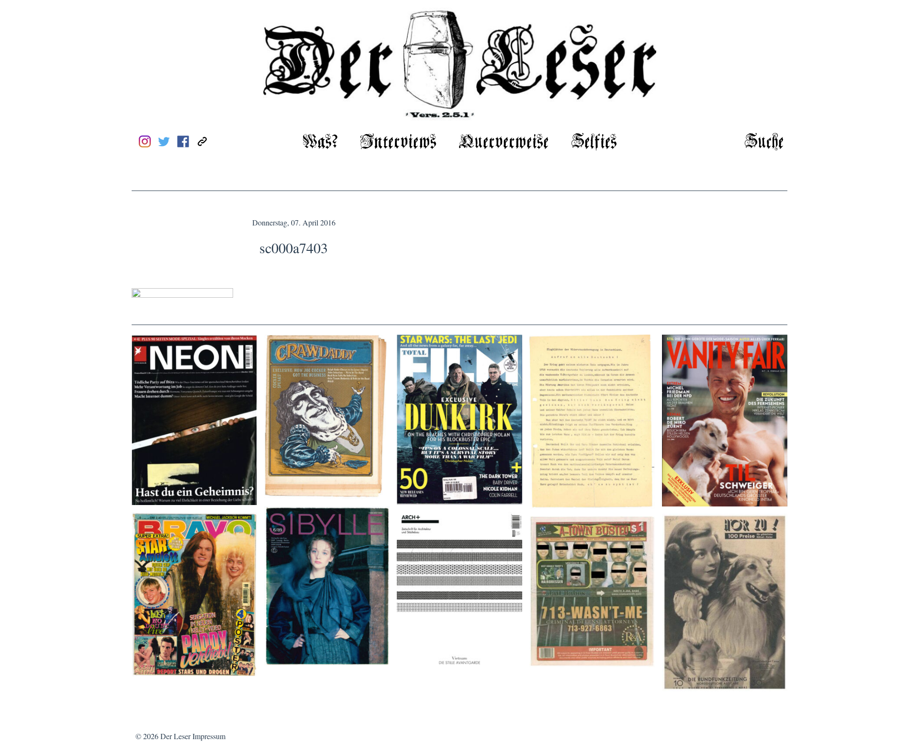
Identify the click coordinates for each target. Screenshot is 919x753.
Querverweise (504, 142)
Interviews (398, 142)
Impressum (208, 736)
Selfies (594, 142)
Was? (320, 142)
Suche (764, 142)
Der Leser (175, 736)
